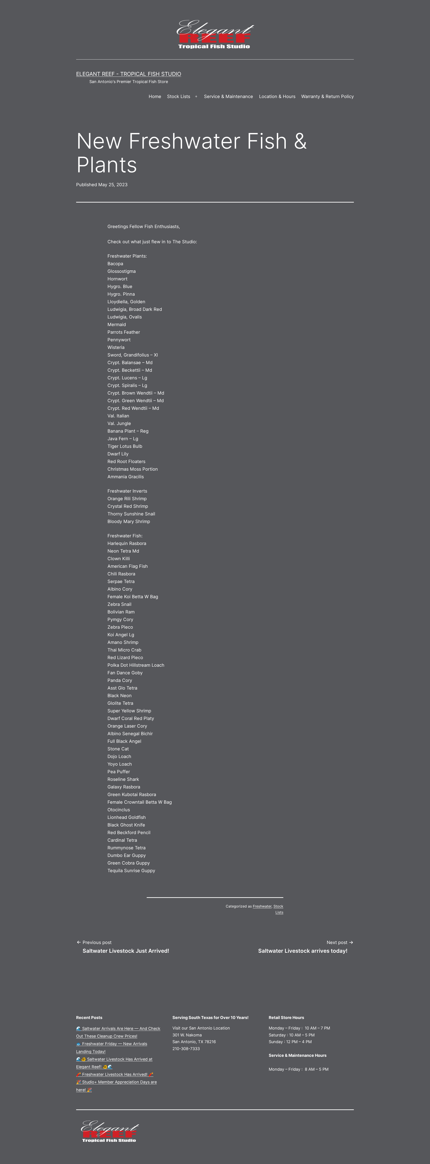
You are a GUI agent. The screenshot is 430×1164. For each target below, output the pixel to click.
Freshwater (262, 906)
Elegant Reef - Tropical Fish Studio (128, 74)
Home (155, 96)
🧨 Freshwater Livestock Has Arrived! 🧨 (114, 1074)
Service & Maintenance (228, 96)
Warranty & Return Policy (327, 96)
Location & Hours (277, 96)
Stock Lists (178, 96)
